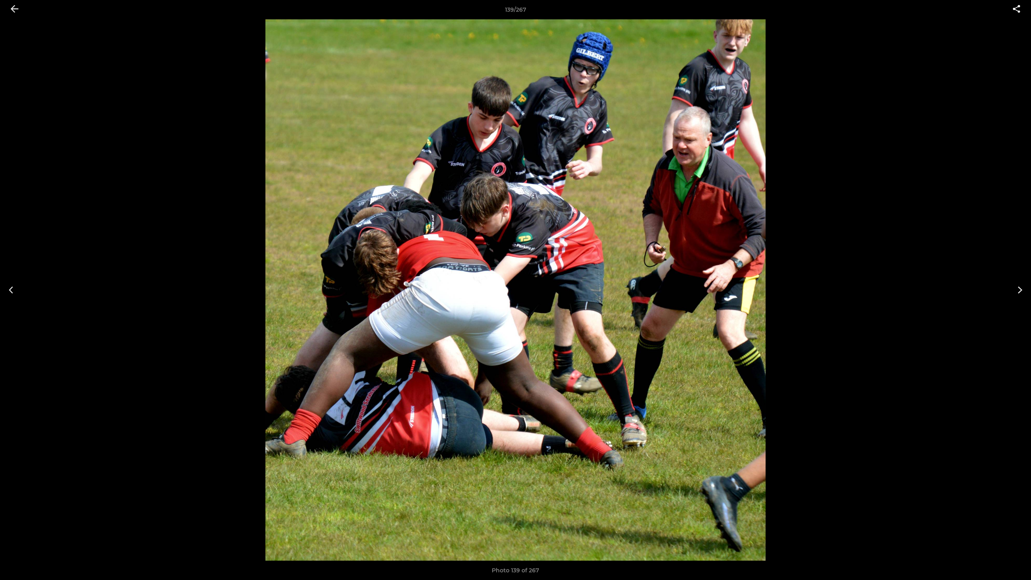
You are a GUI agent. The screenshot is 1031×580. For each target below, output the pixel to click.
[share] (1016, 9)
